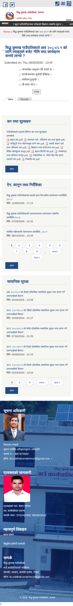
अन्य (12, 169)
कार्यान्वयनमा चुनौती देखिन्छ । (37, 74)
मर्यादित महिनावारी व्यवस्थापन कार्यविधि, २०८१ (27, 231)
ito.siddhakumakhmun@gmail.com (30, 458)
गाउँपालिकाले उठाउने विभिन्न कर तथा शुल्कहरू (27, 131)
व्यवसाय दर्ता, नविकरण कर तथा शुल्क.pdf (45, 139)
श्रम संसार (9, 534)
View (12, 99)
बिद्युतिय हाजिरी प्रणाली (14, 543)
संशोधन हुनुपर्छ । (30, 79)
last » (37, 257)
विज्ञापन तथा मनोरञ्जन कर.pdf (45, 147)
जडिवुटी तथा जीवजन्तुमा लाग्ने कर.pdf (27, 143)
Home (6, 31)
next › (55, 251)
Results (24, 99)
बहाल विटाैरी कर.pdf (44, 151)
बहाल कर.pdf (16, 139)
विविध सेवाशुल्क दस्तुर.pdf (18, 151)
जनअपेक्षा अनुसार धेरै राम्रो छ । (38, 69)
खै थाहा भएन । (29, 84)
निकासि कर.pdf (32, 159)
